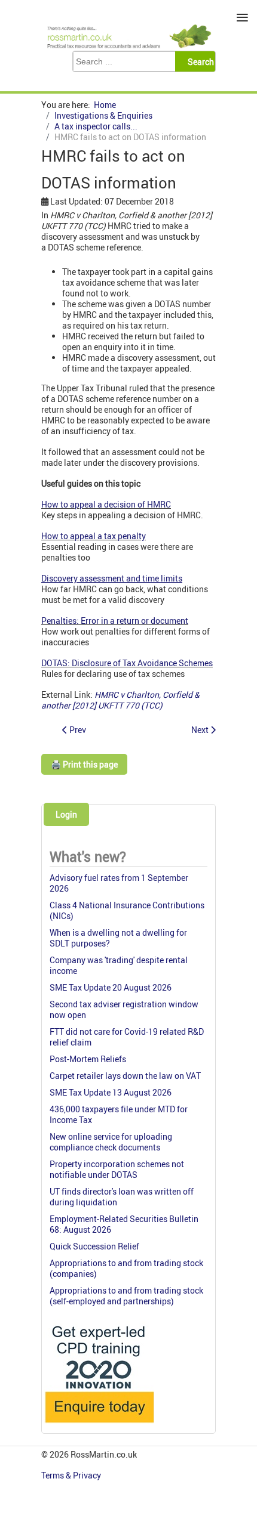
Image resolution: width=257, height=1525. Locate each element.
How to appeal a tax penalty (93, 536)
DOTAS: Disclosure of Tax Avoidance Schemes (127, 663)
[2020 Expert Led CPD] (99, 1425)
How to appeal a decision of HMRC (106, 504)
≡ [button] (242, 17)
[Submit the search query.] (198, 61)
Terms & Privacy (72, 1475)
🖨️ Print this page (84, 764)
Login (66, 814)
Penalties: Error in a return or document (114, 620)
